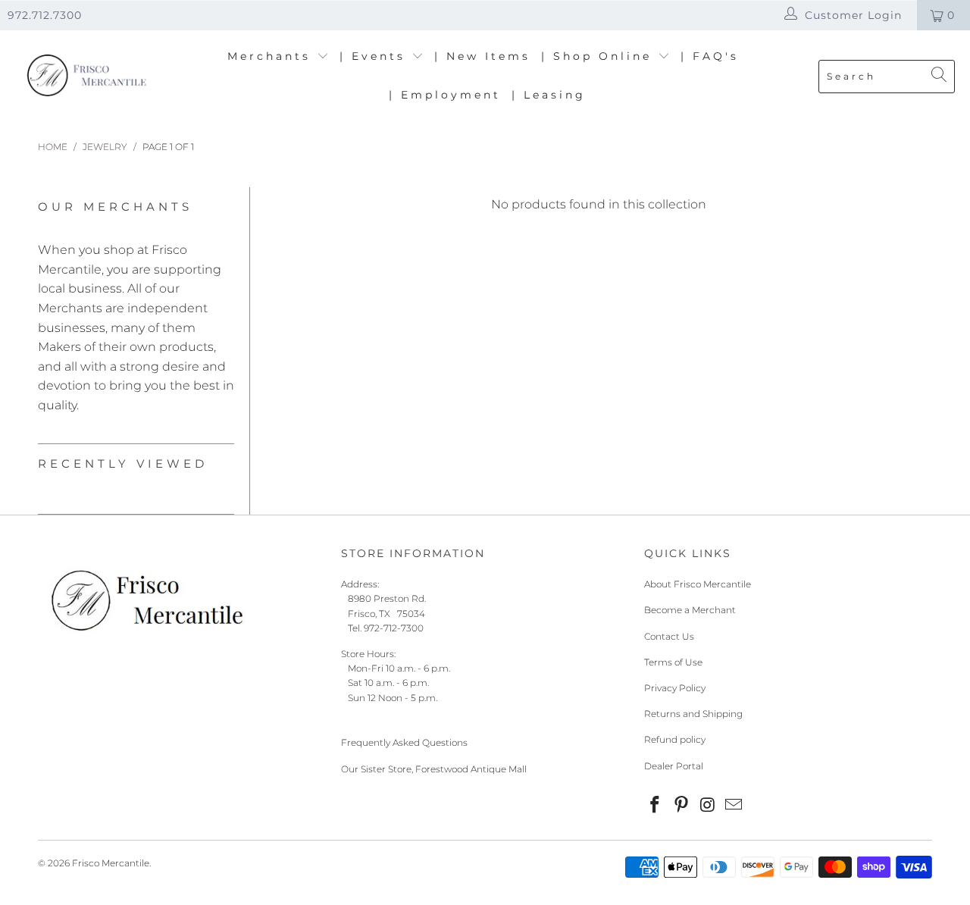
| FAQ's (710, 56)
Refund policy (675, 739)
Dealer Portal (673, 766)
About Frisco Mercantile (697, 584)
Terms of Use (673, 662)
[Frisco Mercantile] (85, 76)
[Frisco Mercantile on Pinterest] (682, 806)
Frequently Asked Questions (404, 742)
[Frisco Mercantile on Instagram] (707, 806)
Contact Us (669, 636)
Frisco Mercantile (110, 863)
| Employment (445, 95)
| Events (375, 56)
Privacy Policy (675, 688)
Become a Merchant (690, 609)
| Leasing (549, 95)
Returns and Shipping (693, 713)
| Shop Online (599, 56)
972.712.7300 (45, 15)
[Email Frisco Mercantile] (734, 806)
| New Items (482, 56)
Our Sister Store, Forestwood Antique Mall (434, 769)
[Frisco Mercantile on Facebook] (655, 806)
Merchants (272, 56)
